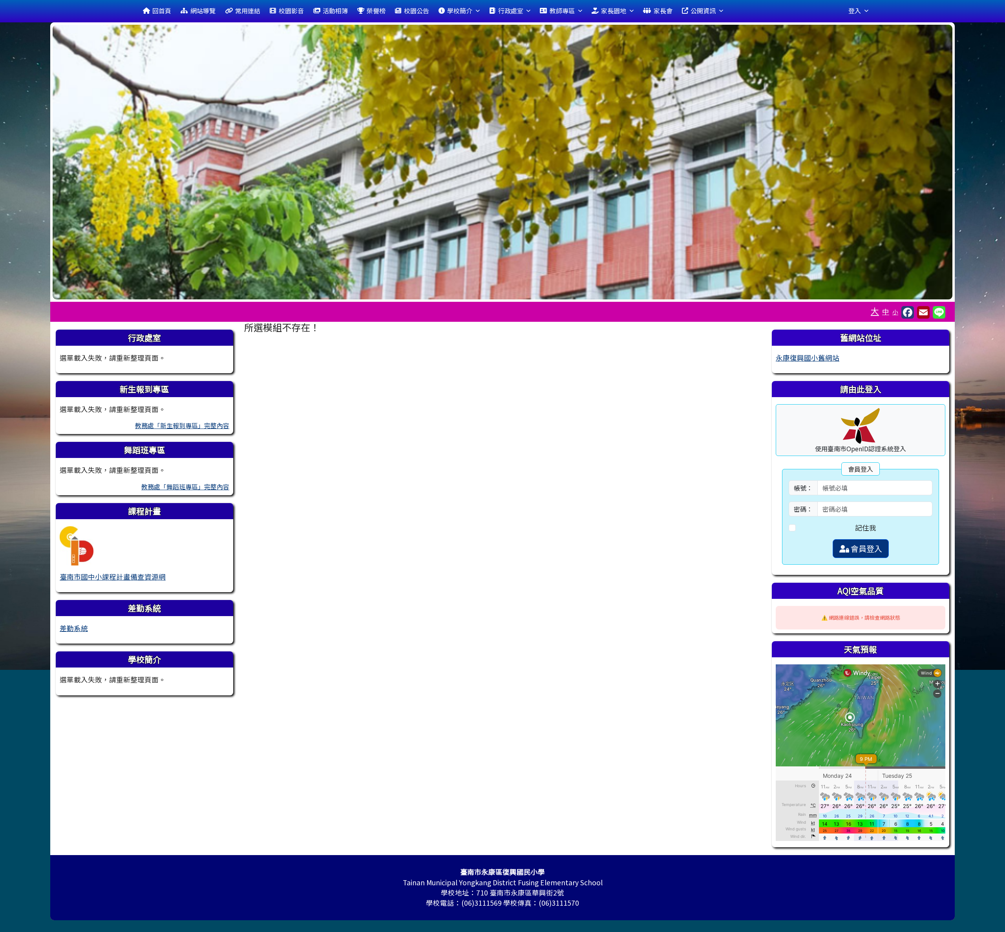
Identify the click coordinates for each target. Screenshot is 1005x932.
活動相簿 (335, 10)
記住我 (865, 528)
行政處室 (510, 10)
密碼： (803, 509)
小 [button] (895, 312)
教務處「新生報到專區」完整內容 (182, 425)
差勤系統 (74, 628)
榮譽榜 (376, 10)
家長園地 (613, 10)
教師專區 (562, 10)
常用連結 (247, 10)
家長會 (663, 10)
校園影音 (291, 10)
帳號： (803, 487)
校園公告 (416, 10)
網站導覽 (203, 10)
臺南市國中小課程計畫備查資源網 (113, 577)
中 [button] (885, 311)
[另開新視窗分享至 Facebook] (907, 312)
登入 (854, 10)
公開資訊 (703, 10)
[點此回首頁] (502, 162)
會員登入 (865, 548)
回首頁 (161, 10)
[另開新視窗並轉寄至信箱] (923, 312)
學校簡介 (459, 10)
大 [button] (875, 311)
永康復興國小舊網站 (807, 358)
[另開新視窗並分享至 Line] (939, 312)
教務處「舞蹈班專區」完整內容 (185, 486)
